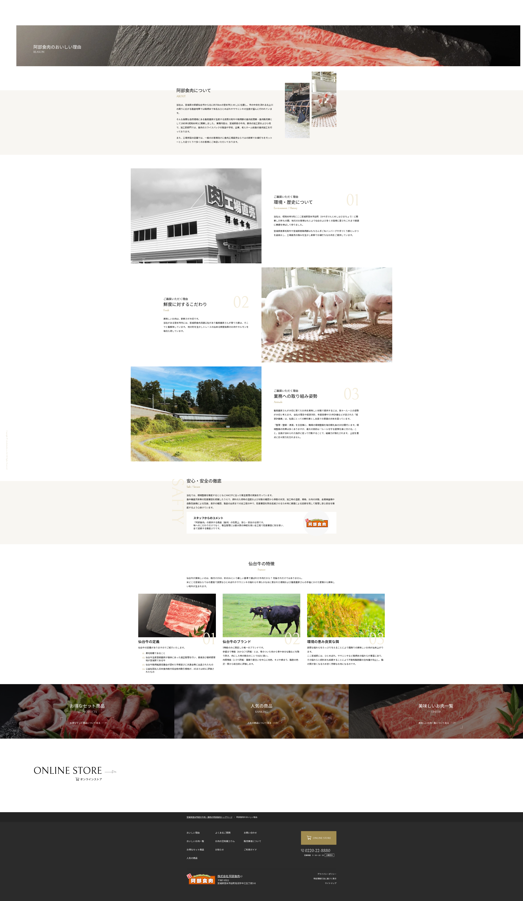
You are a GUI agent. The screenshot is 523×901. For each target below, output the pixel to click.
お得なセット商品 (195, 849)
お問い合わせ (250, 832)
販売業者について (252, 841)
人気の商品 (192, 858)
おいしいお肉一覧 (195, 841)
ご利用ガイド (250, 849)
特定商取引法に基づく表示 (325, 878)
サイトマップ (330, 883)
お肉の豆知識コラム (225, 841)
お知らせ (219, 849)
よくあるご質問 (222, 832)
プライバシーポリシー (326, 874)
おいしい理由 (193, 832)
